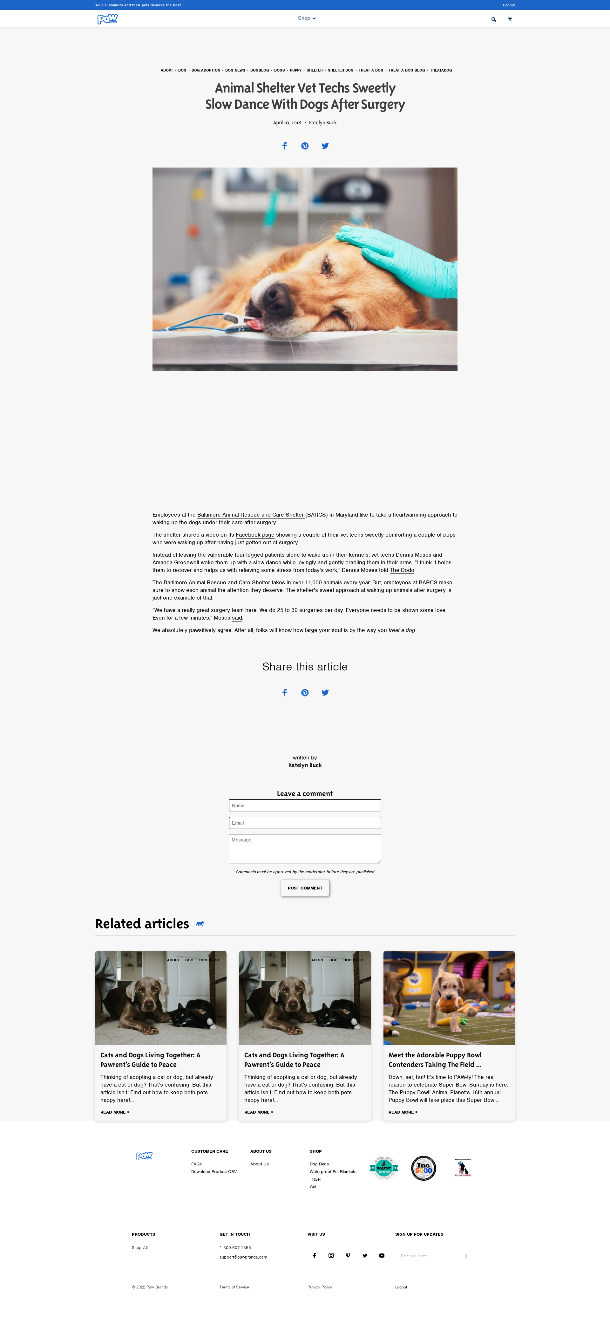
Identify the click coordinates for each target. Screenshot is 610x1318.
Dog (182, 70)
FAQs (196, 1164)
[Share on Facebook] (284, 146)
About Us (259, 1164)
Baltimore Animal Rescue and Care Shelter (251, 514)
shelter (315, 70)
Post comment (305, 888)
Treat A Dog (371, 70)
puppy (296, 70)
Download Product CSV (214, 1171)
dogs (279, 70)
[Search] (494, 19)
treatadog (441, 70)
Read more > (114, 1112)
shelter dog (341, 70)
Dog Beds (319, 1164)
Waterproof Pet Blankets (333, 1171)
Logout (401, 1287)
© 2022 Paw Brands (150, 1287)
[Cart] (511, 19)
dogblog (259, 70)
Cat (313, 1187)
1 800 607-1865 (235, 1247)
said (237, 617)
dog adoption (206, 70)
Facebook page (255, 534)
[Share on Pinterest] (305, 146)
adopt (167, 70)
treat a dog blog (407, 70)
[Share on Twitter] (325, 146)
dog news (235, 70)
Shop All (140, 1247)
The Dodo (402, 569)
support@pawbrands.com (243, 1257)
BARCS (429, 582)
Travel (315, 1179)
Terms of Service (234, 1287)
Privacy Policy (320, 1287)
